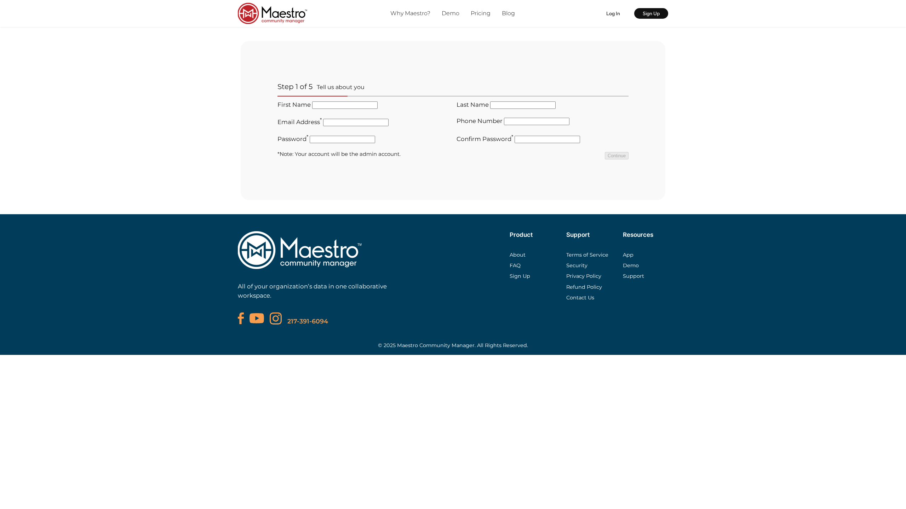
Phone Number (480, 120)
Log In (613, 13)
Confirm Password (485, 138)
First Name (294, 104)
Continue (617, 155)
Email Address (299, 121)
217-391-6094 (307, 321)
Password (292, 138)
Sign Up (651, 13)
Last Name (473, 104)
